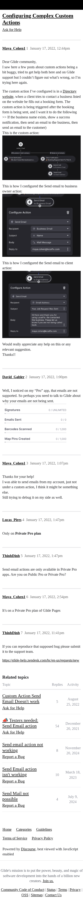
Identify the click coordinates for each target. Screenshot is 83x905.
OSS (24, 895)
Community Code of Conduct (22, 890)
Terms (62, 890)
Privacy (75, 890)
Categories (24, 829)
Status (51, 890)
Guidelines (44, 829)
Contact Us (53, 895)
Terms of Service (15, 838)
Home (7, 829)
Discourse (28, 849)
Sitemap (37, 895)
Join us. (48, 881)
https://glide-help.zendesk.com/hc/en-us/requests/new (40, 660)
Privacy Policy (42, 838)
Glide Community (15, 5)
